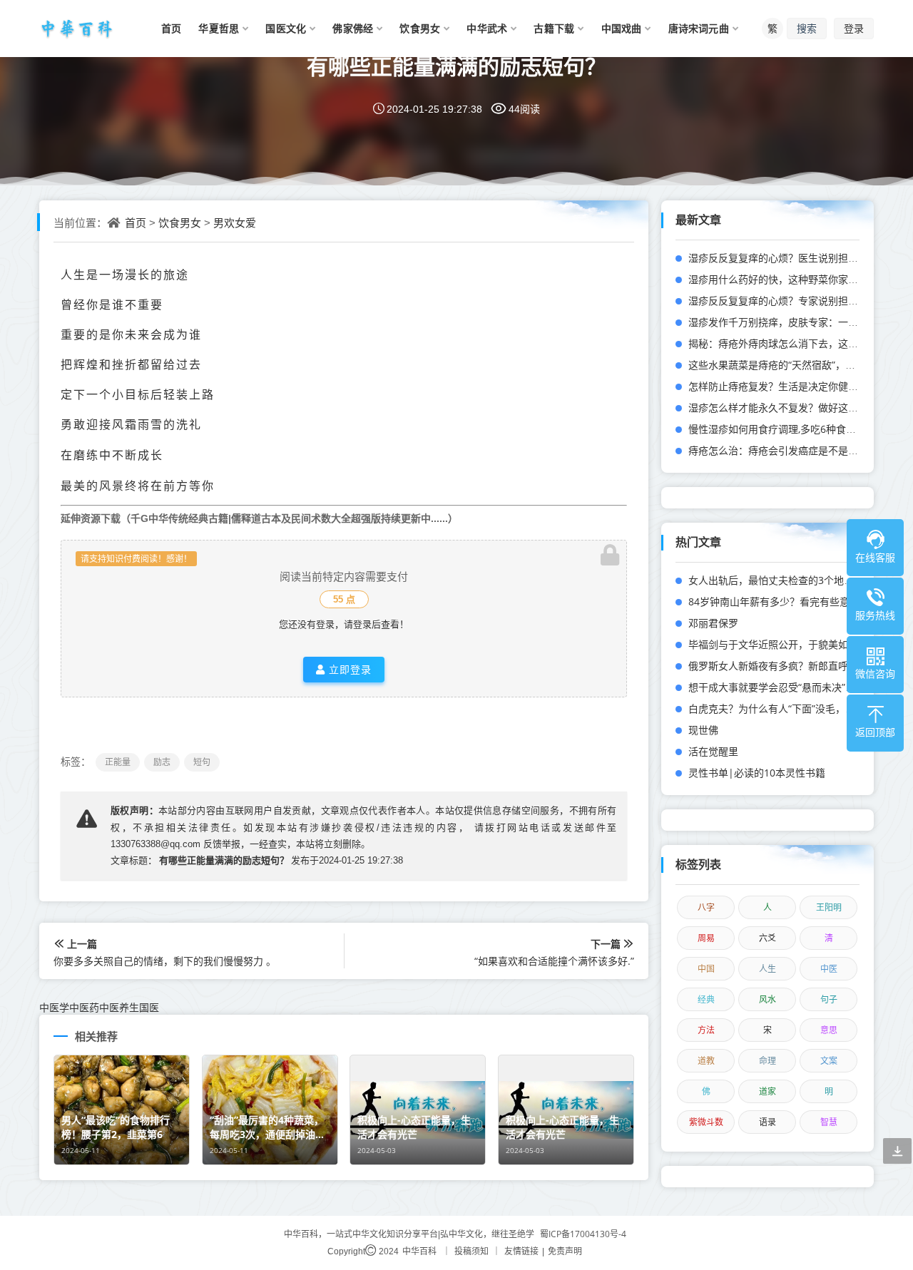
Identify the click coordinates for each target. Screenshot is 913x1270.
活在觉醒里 (713, 751)
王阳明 (829, 907)
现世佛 (703, 730)
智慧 (828, 1122)
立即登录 (348, 669)
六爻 (767, 938)
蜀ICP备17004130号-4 (583, 1234)
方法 (706, 1030)
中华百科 (419, 1251)
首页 (135, 222)
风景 (112, 485)
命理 (767, 1061)
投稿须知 (471, 1251)
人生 (767, 969)
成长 (150, 455)
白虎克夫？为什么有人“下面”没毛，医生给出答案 (796, 708)
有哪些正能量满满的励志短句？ (456, 66)
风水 (767, 999)
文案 (828, 1061)
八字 (706, 907)
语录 (767, 1122)
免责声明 (565, 1251)
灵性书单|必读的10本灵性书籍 (756, 772)
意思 (828, 1030)
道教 (706, 1061)
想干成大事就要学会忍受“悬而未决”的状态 (781, 687)
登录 (854, 28)
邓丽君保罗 (713, 623)
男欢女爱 (234, 222)
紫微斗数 (706, 1122)
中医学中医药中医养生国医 (99, 1007)
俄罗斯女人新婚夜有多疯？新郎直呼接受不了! (789, 665)
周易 (706, 938)
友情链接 (521, 1251)
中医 (828, 969)
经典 (706, 999)
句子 (828, 999)
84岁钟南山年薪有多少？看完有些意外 (774, 601)
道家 (767, 1091)
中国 (706, 969)
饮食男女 (179, 222)
